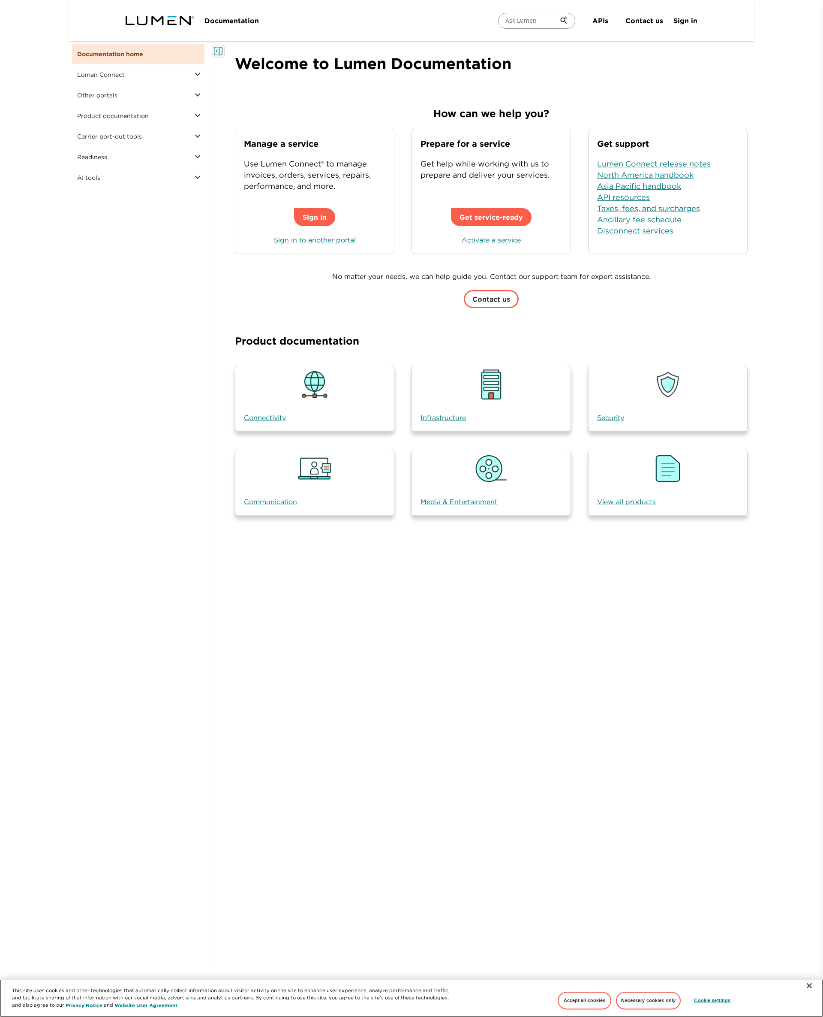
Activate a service (491, 240)
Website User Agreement (145, 1005)
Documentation (231, 20)
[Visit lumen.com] (160, 20)
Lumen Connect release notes (654, 164)
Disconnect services (635, 231)
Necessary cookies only (648, 1000)
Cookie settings (712, 1000)
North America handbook (645, 175)
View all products (626, 501)
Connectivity (265, 417)
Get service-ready (491, 217)
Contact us (644, 20)
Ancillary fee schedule (639, 219)
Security (610, 417)
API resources (623, 197)
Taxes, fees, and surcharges (648, 208)
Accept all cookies (585, 1000)
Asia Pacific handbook (639, 186)
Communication (270, 501)
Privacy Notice (84, 1005)
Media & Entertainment (459, 501)
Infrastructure (443, 417)
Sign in (685, 20)
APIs (600, 20)
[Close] (809, 985)
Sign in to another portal (315, 240)
